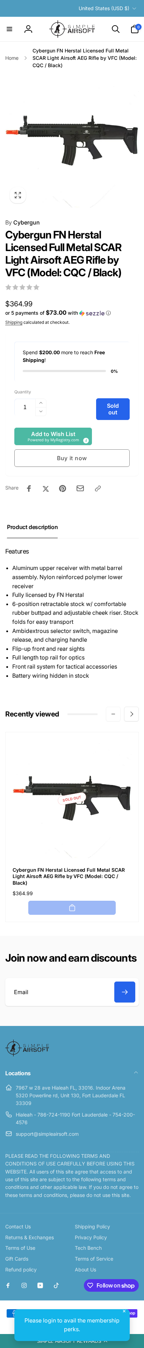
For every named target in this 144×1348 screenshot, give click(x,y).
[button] (72, 1341)
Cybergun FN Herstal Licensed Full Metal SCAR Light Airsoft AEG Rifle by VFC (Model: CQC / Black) (69, 876)
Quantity (22, 392)
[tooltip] (85, 440)
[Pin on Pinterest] (62, 488)
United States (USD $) (104, 8)
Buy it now (72, 458)
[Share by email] (80, 488)
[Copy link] (97, 488)
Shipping (13, 322)
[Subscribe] (124, 992)
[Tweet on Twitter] (45, 488)
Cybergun (22, 222)
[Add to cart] (72, 908)
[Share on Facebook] (29, 488)
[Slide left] (113, 714)
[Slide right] (131, 714)
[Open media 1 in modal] (72, 141)
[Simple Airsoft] (27, 1054)
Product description (32, 526)
